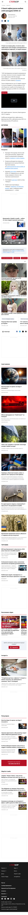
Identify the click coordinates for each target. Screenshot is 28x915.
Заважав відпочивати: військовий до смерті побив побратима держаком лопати (13, 733)
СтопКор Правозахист (6, 885)
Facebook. (18, 80)
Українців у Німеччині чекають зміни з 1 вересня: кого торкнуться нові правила (12, 473)
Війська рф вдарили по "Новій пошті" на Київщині (12, 415)
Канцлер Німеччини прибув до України (9, 322)
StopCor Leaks (6, 771)
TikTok (12, 252)
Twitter (4, 252)
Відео (15, 868)
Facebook (18, 251)
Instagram (8, 252)
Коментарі (7, 331)
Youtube (22, 251)
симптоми (14, 180)
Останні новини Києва (7, 258)
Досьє (2, 874)
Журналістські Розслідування (8, 888)
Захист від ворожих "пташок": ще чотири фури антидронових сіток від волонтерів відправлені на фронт (10, 631)
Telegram (14, 251)
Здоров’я (8, 5)
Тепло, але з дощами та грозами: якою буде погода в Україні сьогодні (13, 445)
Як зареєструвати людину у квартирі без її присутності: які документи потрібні (13, 504)
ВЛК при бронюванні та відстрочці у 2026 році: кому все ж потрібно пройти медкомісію (13, 550)
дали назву (13, 171)
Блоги (15, 871)
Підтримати (15, 647)
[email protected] (13, 909)
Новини (3, 871)
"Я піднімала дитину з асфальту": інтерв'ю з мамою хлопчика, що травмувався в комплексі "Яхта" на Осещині (13, 679)
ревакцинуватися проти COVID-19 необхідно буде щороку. (15, 167)
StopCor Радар (4, 876)
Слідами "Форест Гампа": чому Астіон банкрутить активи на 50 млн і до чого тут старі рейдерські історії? (13, 777)
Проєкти (3, 868)
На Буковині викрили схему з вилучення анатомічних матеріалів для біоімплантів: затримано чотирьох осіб (13, 563)
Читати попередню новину (8, 319)
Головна (3, 5)
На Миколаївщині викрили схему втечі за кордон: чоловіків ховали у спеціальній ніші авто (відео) (13, 747)
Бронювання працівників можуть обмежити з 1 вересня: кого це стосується (13, 534)
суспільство (24, 258)
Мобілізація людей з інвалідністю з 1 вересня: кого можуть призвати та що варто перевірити (13, 576)
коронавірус (17, 258)
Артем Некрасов (11, 14)
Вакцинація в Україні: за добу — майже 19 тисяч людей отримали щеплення (14, 219)
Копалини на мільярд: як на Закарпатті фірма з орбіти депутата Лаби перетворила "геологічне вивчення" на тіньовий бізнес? (13, 802)
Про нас (3, 883)
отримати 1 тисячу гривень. (17, 158)
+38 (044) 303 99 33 (14, 764)
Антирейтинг (17, 876)
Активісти (3, 891)
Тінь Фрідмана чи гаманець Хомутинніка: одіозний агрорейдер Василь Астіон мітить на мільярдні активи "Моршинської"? (13, 790)
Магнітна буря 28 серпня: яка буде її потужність (11, 387)
